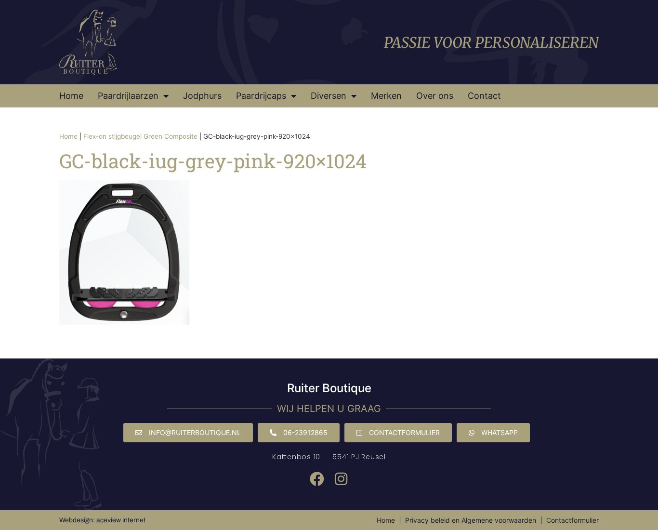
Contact (484, 96)
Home (71, 96)
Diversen (328, 96)
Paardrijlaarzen (128, 96)
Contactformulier (572, 520)
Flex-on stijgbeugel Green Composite (140, 136)
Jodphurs (202, 96)
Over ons (434, 96)
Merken (386, 96)
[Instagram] (341, 479)
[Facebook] (317, 479)
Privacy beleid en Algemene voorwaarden (470, 520)
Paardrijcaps (261, 96)
